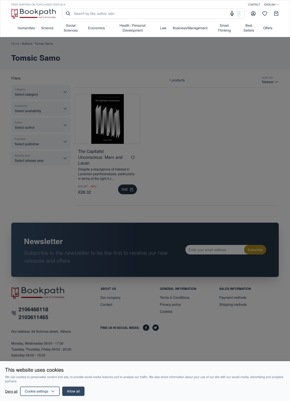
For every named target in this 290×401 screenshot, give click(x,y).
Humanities (26, 27)
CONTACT (254, 4)
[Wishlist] (264, 13)
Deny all (11, 391)
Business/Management (190, 27)
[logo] (33, 13)
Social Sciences (71, 28)
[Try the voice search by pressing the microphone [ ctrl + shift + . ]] (232, 13)
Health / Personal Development (133, 28)
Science (47, 27)
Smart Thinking (224, 28)
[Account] (253, 13)
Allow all (73, 391)
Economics (96, 27)
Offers (267, 27)
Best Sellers (249, 28)
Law (163, 27)
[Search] (68, 13)
